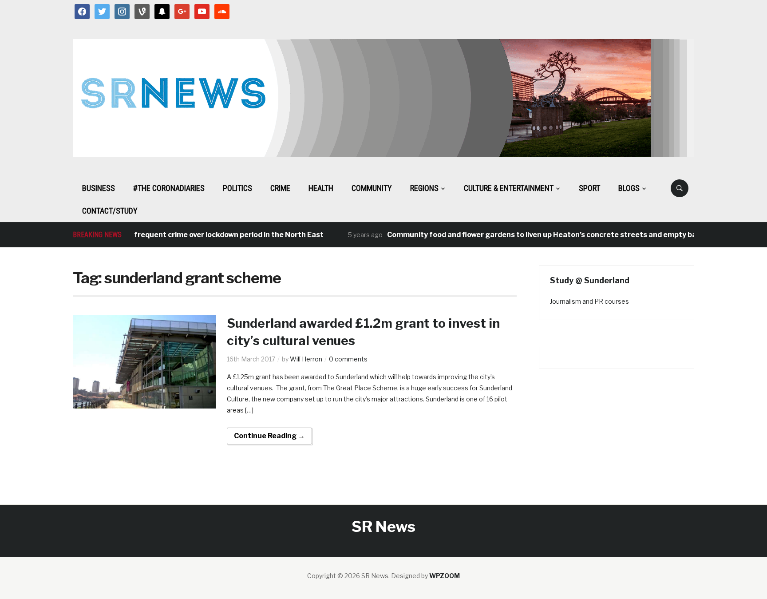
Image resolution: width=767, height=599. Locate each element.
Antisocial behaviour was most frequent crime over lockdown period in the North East (164, 234)
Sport (589, 188)
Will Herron (306, 359)
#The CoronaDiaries (169, 188)
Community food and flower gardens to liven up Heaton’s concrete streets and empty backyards (546, 234)
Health (320, 188)
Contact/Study (110, 210)
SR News (383, 526)
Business (98, 188)
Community (372, 188)
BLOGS (629, 188)
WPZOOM (444, 575)
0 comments (348, 359)
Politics (237, 188)
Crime (280, 188)
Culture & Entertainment (509, 188)
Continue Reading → (269, 436)
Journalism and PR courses (589, 301)
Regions (424, 188)
